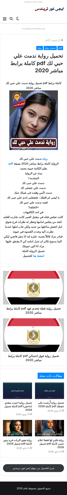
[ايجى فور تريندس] (49, 9)
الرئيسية (56, 40)
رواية (39, 48)
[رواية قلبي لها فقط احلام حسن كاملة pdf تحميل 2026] (49, 428)
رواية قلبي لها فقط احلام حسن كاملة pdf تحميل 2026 (51, 443)
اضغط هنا (38, 256)
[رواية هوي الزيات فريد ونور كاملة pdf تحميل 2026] (17, 428)
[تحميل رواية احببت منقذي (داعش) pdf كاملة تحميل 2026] (17, 391)
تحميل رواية (50, 48)
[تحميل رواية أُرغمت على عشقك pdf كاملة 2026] (49, 391)
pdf (48, 40)
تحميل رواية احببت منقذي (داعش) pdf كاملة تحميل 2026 (18, 406)
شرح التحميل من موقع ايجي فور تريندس (33, 468)
